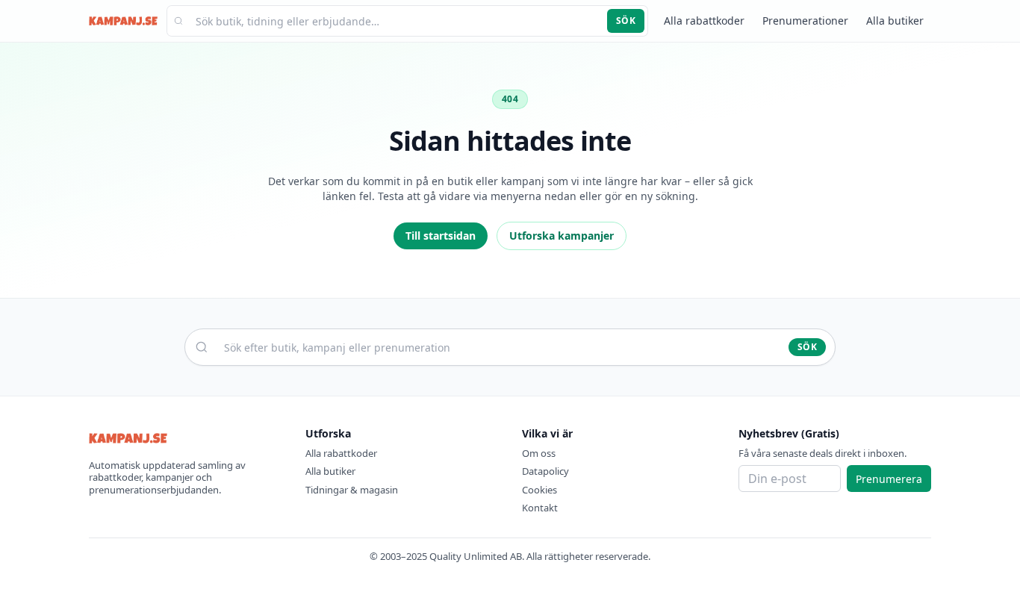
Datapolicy (545, 471)
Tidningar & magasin (351, 489)
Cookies (539, 489)
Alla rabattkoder (704, 20)
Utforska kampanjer (561, 235)
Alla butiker (895, 20)
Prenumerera (889, 479)
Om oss (539, 453)
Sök (625, 20)
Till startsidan (440, 235)
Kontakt (540, 507)
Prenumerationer (805, 20)
